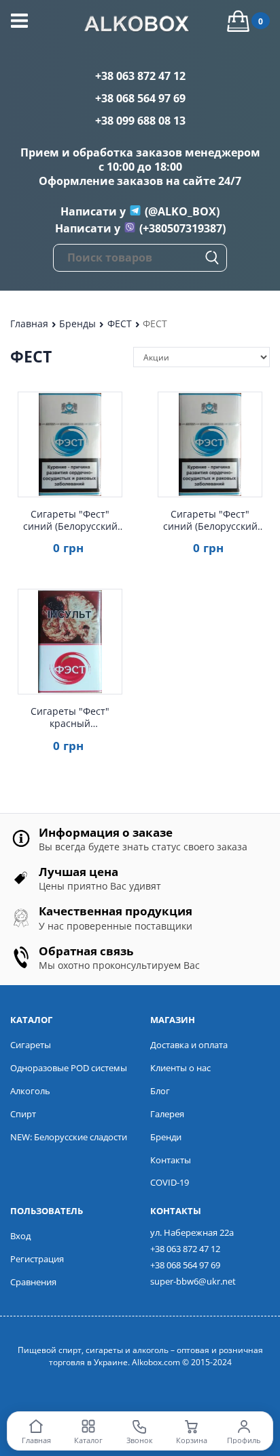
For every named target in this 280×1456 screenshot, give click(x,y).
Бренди (165, 1137)
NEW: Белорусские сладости (68, 1137)
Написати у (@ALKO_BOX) (140, 211)
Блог (160, 1091)
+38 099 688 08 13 (140, 120)
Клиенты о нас (180, 1068)
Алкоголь (30, 1091)
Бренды (79, 323)
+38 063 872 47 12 (140, 75)
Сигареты (30, 1045)
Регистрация (37, 1259)
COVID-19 (169, 1182)
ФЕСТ (121, 323)
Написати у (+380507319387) (140, 228)
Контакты (170, 1160)
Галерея (167, 1114)
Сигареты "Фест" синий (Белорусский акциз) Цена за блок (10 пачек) (210, 520)
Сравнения (33, 1282)
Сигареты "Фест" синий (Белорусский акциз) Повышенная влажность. (70, 520)
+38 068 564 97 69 (140, 98)
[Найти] (212, 257)
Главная (30, 323)
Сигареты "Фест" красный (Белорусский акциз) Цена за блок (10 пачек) (70, 717)
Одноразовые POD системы (68, 1068)
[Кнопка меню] (19, 20)
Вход (20, 1236)
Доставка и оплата (189, 1045)
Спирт (23, 1114)
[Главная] (139, 25)
